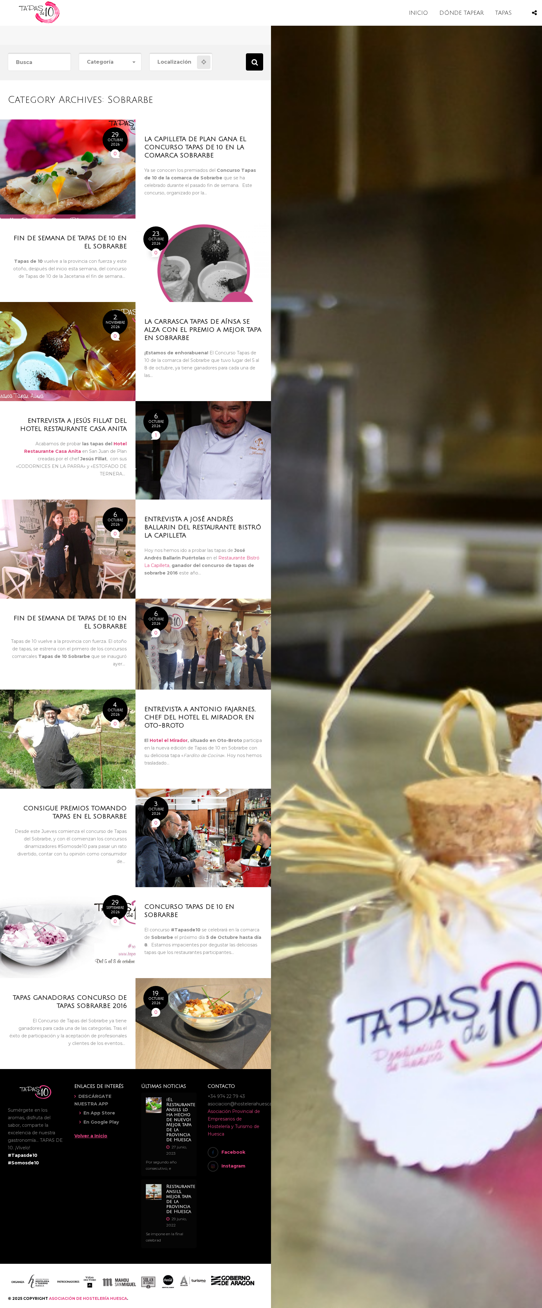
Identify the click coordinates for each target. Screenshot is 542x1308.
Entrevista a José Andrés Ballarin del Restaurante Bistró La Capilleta (202, 527)
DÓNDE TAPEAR (461, 13)
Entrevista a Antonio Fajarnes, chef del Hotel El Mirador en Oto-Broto (200, 717)
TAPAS (503, 13)
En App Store (99, 1113)
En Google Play (101, 1122)
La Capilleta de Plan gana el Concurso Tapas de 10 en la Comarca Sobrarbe (195, 147)
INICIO (418, 13)
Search (254, 62)
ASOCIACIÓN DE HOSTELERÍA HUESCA (88, 1298)
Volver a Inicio (90, 1136)
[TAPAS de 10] (39, 21)
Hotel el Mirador (169, 740)
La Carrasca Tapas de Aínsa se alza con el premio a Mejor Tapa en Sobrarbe (202, 330)
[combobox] (110, 62)
